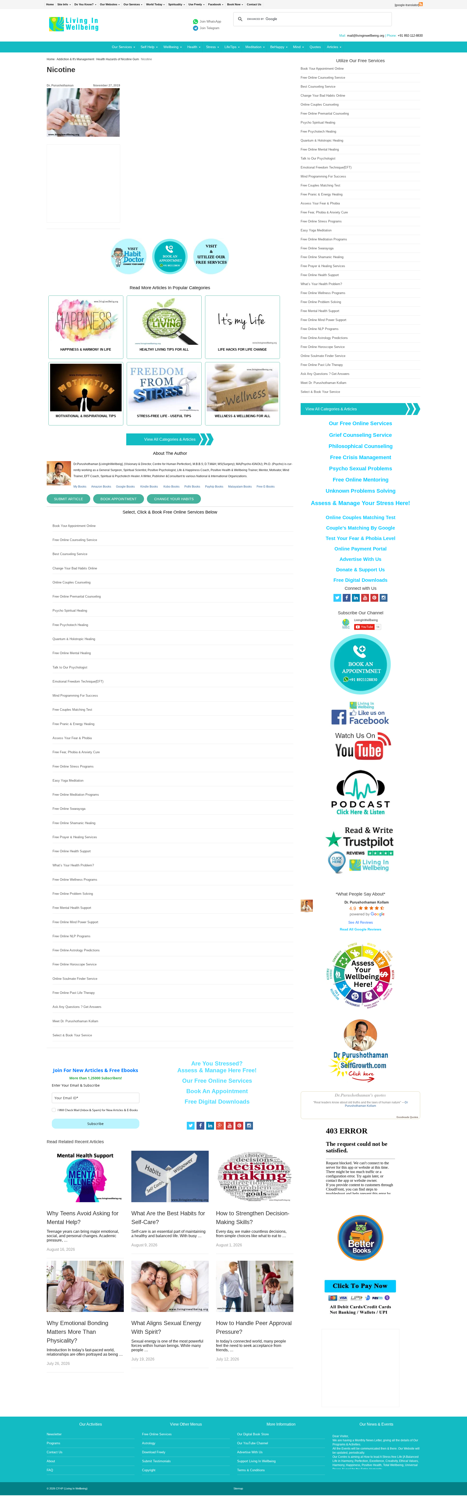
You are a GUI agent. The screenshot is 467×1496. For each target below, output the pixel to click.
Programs (53, 1443)
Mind (297, 47)
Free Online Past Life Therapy (74, 993)
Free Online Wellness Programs (75, 879)
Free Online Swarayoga (69, 809)
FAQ (50, 1470)
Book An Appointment (217, 1091)
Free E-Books (266, 486)
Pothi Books (192, 486)
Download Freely (153, 1452)
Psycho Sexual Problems (360, 468)
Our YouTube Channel (252, 1443)
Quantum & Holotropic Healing (74, 639)
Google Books (125, 486)
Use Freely (195, 4)
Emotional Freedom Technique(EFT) (78, 681)
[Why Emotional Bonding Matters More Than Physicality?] (85, 1311)
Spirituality (175, 4)
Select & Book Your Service (72, 1035)
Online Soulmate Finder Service (75, 978)
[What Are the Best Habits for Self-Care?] (169, 1201)
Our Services (132, 4)
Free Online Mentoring (360, 480)
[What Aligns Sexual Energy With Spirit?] (169, 1311)
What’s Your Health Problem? (73, 865)
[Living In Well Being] (74, 28)
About (51, 1461)
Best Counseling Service (70, 554)
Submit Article (68, 499)
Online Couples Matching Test (360, 517)
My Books (79, 486)
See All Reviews (360, 922)
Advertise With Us (360, 559)
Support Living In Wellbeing (256, 1461)
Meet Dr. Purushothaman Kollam (75, 1021)
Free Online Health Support (72, 851)
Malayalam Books (240, 486)
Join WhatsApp (210, 21)
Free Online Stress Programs (73, 766)
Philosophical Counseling (361, 446)
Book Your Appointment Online (74, 526)
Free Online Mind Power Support (75, 922)
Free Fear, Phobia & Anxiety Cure (76, 752)
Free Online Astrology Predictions (76, 950)
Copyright (148, 1470)
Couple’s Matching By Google (360, 528)
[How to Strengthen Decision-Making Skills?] (254, 1201)
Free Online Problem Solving (73, 894)
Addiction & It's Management (75, 59)
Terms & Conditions (251, 1470)
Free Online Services (157, 1434)
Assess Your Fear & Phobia (72, 738)
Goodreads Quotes (407, 1117)
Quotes (315, 47)
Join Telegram (209, 28)
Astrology (148, 1443)
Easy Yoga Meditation (68, 780)
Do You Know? (84, 4)
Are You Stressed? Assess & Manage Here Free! (217, 1066)
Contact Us (254, 4)
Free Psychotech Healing (70, 625)
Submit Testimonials (156, 1461)
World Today (154, 4)
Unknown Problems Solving (360, 491)
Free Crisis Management (360, 457)
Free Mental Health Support (72, 908)
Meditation (253, 47)
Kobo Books (171, 486)
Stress (211, 47)
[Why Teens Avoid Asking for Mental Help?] (85, 1201)
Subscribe (95, 1123)
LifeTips (230, 47)
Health (192, 47)
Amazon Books (101, 486)
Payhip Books (214, 486)
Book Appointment (118, 499)
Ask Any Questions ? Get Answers (77, 1007)
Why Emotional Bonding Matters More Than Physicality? (77, 1332)
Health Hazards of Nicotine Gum (117, 59)
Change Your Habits (174, 499)
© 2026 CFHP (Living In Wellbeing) (67, 1488)
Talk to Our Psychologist (70, 667)
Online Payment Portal (360, 548)
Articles (332, 47)
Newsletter (54, 1434)
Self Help (147, 47)
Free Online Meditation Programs (76, 794)
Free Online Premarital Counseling (77, 596)
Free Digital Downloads (217, 1101)
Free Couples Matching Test (72, 709)
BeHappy (277, 47)
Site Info (62, 4)
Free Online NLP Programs (71, 936)
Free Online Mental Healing (72, 653)
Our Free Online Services (217, 1080)
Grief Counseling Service (360, 435)
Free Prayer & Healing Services (75, 837)
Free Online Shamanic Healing (74, 823)
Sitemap (238, 1488)
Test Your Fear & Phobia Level (360, 538)
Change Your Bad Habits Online (75, 568)
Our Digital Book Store (253, 1434)
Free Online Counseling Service (75, 540)
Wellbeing (171, 47)
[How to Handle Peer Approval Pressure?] (254, 1311)
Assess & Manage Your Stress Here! (360, 503)
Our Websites (108, 4)
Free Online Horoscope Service (75, 964)
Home (50, 4)
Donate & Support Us (360, 569)
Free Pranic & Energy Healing (73, 724)
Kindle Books (149, 486)
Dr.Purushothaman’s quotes (360, 1095)
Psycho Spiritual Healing (70, 610)
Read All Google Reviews (360, 929)
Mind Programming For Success (75, 695)
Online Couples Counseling (71, 582)
